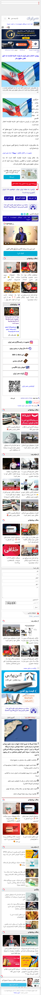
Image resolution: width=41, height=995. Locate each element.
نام (37, 571)
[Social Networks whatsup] (27, 214)
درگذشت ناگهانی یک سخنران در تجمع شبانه (23, 760)
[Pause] (5, 243)
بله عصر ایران (7, 153)
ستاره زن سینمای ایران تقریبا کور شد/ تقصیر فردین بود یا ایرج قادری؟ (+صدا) (16, 206)
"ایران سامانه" (16, 993)
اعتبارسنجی (36, 616)
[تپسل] (4, 224)
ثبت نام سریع (14, 985)
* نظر (37, 584)
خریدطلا (11, 177)
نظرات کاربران (20, 198)
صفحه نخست (36, 50)
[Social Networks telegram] (22, 214)
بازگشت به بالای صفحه (30, 668)
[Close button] (39, 976)
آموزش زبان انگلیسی (18, 367)
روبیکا (14, 153)
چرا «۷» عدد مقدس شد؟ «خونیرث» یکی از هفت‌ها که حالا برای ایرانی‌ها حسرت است (12, 320)
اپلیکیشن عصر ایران (28, 386)
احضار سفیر (28, 406)
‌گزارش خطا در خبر (36, 402)
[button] (5, 27)
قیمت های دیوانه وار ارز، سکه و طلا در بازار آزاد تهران (21, 789)
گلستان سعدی (17, 361)
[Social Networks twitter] (25, 214)
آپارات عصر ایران (18, 373)
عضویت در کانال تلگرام (25, 153)
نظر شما (36, 568)
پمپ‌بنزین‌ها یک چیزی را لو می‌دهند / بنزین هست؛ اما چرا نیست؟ (12, 329)
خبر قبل (10, 198)
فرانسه (19, 406)
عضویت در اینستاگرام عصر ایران (18, 342)
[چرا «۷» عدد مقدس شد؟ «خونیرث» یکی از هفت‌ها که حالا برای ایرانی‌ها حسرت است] (11, 311)
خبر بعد (31, 198)
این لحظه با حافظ (18, 354)
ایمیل (37, 578)
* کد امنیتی (35, 600)
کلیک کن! (20, 253)
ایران (23, 406)
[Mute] (8, 243)
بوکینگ (30, 616)
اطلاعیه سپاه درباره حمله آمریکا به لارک (24, 794)
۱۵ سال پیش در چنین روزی (19, 348)
